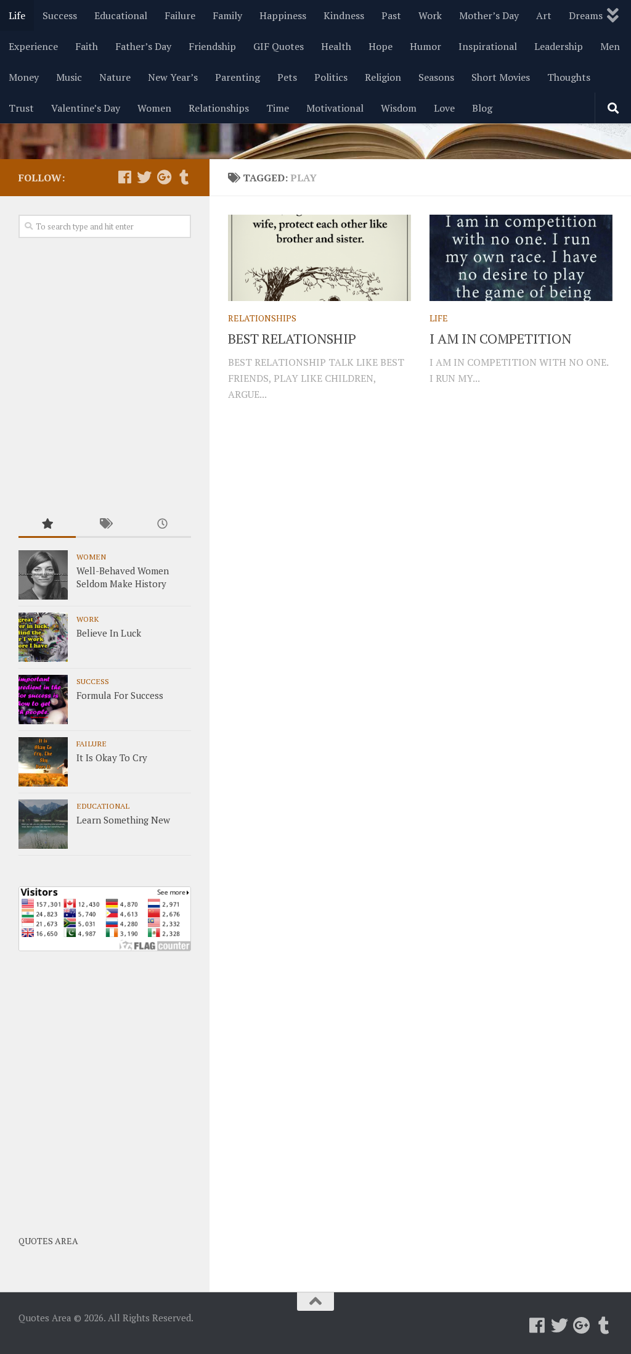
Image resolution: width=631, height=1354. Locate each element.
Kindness (344, 15)
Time (277, 108)
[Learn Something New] (43, 824)
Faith (86, 46)
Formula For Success (119, 695)
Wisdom (399, 108)
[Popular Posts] (47, 524)
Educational (120, 15)
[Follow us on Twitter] (144, 177)
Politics (331, 77)
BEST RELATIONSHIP (292, 338)
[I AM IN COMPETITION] (521, 258)
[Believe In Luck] (43, 637)
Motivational (335, 108)
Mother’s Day (489, 15)
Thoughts (568, 77)
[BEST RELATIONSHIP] (319, 258)
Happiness (282, 15)
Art (544, 15)
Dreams (586, 15)
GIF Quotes (278, 46)
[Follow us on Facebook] (124, 177)
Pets (287, 77)
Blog (482, 108)
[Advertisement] (104, 376)
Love (444, 108)
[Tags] (104, 524)
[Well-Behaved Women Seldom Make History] (43, 575)
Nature (115, 77)
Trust (21, 108)
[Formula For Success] (43, 699)
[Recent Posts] (162, 524)
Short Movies (500, 77)
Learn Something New (123, 820)
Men (610, 46)
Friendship (212, 46)
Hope (380, 46)
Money (24, 77)
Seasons (436, 77)
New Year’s (173, 77)
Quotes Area (48, 1241)
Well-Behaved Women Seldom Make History (122, 577)
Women (154, 108)
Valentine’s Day (85, 108)
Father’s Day (143, 46)
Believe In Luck (108, 633)
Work (430, 15)
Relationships (219, 108)
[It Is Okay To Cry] (43, 761)
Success (60, 15)
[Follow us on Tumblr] (183, 177)
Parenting (237, 77)
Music (69, 77)
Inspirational (487, 46)
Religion (383, 77)
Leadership (558, 46)
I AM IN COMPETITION (500, 338)
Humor (425, 46)
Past (391, 15)
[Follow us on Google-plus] (164, 177)
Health (336, 46)
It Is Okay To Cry (111, 757)
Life (17, 15)
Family (227, 15)
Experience (33, 46)
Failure (180, 15)
